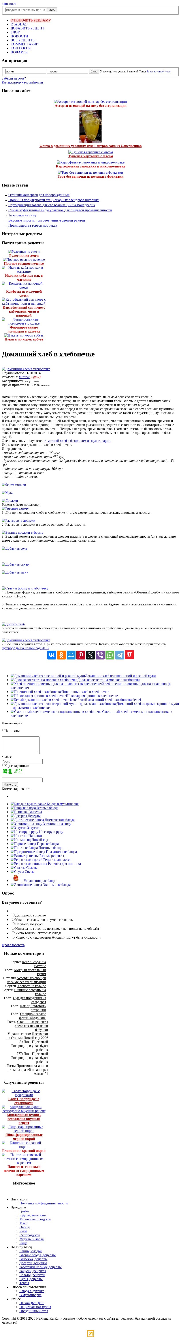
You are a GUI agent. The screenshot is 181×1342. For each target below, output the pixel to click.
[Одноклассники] (61, 655)
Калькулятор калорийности (22, 82)
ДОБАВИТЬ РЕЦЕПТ (27, 28)
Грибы (24, 1211)
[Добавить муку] (15, 572)
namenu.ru (9, 4)
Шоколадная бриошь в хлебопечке (92, 696)
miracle (24, 377)
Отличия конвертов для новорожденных (39, 195)
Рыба (23, 1231)
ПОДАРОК (19, 52)
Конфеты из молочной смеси (24, 293)
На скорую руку (50, 832)
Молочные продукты (35, 1219)
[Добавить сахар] (15, 564)
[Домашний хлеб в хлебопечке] (26, 369)
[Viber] (100, 655)
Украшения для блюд (39, 881)
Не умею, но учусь (29, 924)
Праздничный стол (33, 1311)
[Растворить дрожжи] (18, 520)
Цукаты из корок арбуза (24, 339)
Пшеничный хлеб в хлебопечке (85, 692)
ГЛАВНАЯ (19, 24)
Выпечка (35, 812)
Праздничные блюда (61, 852)
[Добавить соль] (14, 548)
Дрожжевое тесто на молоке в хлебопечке (108, 680)
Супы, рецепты (31, 1279)
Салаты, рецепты (32, 1275)
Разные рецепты (51, 856)
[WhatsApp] (110, 655)
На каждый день (31, 1303)
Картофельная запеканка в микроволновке (90, 166)
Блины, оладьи (30, 1251)
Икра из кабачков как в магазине (24, 277)
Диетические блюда (59, 820)
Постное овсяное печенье (24, 263)
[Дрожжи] (10, 500)
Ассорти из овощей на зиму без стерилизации (90, 105)
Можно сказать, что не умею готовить (44, 920)
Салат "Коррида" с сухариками (23, 1101)
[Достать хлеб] (13, 624)
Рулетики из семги (24, 255)
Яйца (23, 1243)
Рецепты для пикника (64, 863)
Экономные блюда (56, 885)
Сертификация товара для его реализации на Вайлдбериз (51, 205)
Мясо (23, 1223)
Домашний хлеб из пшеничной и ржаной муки (120, 676)
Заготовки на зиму (22, 215)
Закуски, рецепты (32, 1271)
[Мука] (7, 492)
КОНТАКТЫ (21, 48)
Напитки (35, 836)
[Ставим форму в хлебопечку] (25, 588)
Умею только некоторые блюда (38, 933)
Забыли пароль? (14, 78)
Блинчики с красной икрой (23, 1151)
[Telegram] (119, 655)
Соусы (29, 871)
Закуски (32, 828)
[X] (90, 655)
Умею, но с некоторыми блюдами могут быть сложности (58, 937)
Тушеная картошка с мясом (90, 156)
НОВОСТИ (19, 36)
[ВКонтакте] (51, 655)
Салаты (31, 867)
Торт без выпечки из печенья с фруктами (90, 176)
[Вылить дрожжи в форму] (22, 532)
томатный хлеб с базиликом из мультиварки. (77, 441)
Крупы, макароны (33, 1215)
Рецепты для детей (57, 860)
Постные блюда (50, 848)
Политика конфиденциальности (43, 1203)
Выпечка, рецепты (33, 1259)
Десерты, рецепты (33, 1263)
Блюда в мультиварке (62, 804)
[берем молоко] (14, 484)
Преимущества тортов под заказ (32, 225)
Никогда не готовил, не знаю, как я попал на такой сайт (57, 928)
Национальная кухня (35, 1307)
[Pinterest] (80, 655)
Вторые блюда (47, 808)
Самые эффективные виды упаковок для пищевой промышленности (60, 210)
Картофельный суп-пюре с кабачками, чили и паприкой (24, 311)
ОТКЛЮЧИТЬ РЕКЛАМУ (31, 20)
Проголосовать (13, 945)
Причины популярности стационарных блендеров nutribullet (53, 200)
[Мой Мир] (71, 655)
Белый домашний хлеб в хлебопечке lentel (109, 700)
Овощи (24, 1227)
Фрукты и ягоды (31, 1239)
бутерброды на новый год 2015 (25, 648)
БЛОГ (15, 32)
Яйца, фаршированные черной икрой (24, 1137)
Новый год (39, 840)
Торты (24, 1283)
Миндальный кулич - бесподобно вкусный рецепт (24, 1119)
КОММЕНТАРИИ (25, 44)
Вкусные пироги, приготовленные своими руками (46, 220)
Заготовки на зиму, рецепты (40, 1267)
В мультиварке (30, 1295)
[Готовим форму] (15, 508)
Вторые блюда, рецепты (37, 1255)
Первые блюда (47, 844)
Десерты (34, 816)
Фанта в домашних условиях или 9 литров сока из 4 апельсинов (91, 146)
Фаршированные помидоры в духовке (24, 329)
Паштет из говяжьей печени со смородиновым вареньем (24, 1171)
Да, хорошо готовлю (30, 915)
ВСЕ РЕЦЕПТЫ (23, 40)
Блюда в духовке (31, 1291)
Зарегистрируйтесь (159, 71)
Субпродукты (29, 1235)
